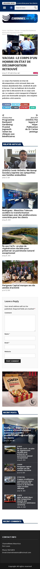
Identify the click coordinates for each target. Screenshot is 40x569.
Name (7, 334)
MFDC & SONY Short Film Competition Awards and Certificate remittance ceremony (26, 501)
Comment (8, 313)
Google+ (25, 104)
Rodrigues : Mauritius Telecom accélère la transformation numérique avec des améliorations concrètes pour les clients (19, 214)
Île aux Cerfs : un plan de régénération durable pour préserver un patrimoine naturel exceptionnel (18, 249)
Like (36, 73)
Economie (19, 464)
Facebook (7, 104)
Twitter (16, 104)
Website (8, 351)
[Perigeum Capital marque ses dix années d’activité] (20, 272)
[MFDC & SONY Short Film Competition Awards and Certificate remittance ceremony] (10, 499)
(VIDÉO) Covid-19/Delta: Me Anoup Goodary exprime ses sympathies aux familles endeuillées (19, 172)
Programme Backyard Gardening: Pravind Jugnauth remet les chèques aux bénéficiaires (8, 127)
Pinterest (25, 107)
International (21, 477)
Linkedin (7, 107)
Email (7, 343)
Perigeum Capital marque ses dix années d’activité (18, 286)
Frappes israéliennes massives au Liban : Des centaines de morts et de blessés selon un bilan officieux (25, 483)
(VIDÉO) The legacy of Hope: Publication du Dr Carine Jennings (31, 125)
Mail (33, 107)
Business (19, 446)
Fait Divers (10, 30)
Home (4, 30)
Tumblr (15, 107)
